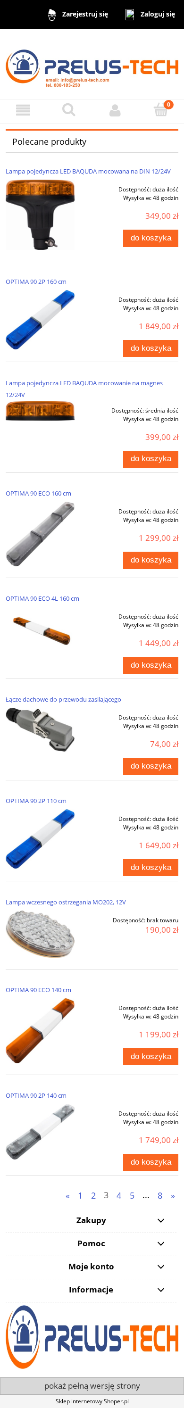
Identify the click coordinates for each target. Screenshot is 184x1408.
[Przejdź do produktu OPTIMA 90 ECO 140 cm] (40, 1031)
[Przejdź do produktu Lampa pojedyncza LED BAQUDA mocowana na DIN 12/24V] (40, 214)
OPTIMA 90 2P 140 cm (36, 1095)
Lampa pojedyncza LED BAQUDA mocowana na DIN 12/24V (88, 171)
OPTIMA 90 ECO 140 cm (38, 990)
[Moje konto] (115, 110)
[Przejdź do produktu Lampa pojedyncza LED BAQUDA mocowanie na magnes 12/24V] (40, 411)
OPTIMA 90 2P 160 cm (36, 281)
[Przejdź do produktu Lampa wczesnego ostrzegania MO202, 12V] (40, 934)
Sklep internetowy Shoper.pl (92, 1401)
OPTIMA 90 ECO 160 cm (38, 493)
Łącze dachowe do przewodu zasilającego (63, 699)
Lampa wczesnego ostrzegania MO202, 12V (66, 902)
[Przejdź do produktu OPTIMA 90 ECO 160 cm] (40, 534)
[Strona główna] (92, 64)
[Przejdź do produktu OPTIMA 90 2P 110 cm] (40, 839)
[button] (23, 110)
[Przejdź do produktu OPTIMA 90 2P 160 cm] (40, 319)
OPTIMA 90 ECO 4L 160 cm (42, 598)
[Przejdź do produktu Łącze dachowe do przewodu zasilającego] (40, 730)
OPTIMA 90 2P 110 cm (36, 800)
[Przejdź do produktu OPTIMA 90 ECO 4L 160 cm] (40, 630)
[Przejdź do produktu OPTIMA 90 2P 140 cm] (40, 1132)
